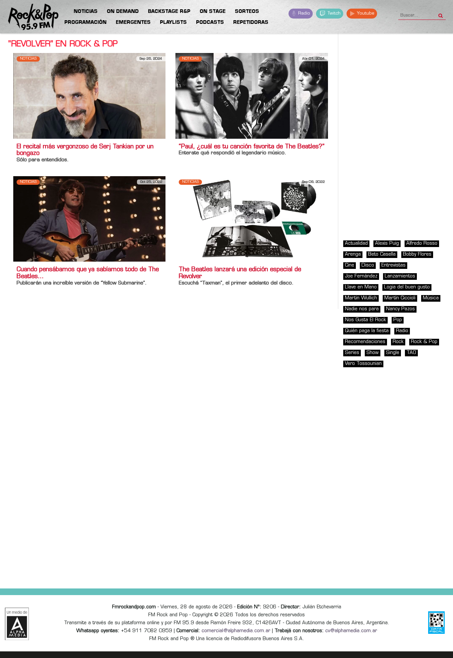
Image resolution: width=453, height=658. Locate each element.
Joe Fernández (361, 276)
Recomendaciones (365, 341)
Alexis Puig (387, 243)
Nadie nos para (362, 309)
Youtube (365, 13)
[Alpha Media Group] (17, 624)
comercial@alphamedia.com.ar (236, 631)
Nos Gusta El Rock (365, 320)
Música (431, 298)
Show (372, 352)
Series (352, 352)
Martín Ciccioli (400, 298)
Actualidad (356, 243)
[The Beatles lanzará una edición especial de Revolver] (251, 219)
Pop (397, 320)
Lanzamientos (400, 276)
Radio (303, 13)
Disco (367, 265)
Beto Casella (382, 254)
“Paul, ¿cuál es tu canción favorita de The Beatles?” (251, 147)
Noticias (28, 59)
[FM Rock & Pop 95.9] (26, 18)
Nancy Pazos (400, 309)
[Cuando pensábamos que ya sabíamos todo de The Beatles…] (89, 219)
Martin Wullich (361, 298)
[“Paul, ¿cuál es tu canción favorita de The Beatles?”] (251, 96)
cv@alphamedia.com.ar (351, 631)
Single (392, 352)
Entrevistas (393, 265)
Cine (349, 265)
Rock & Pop (424, 341)
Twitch (333, 13)
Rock (398, 341)
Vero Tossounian (363, 363)
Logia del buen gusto (407, 287)
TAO (411, 352)
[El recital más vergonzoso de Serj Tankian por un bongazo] (89, 96)
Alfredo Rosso (421, 243)
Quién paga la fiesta (367, 331)
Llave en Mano (361, 287)
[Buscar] (440, 13)
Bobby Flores (417, 254)
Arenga (353, 254)
